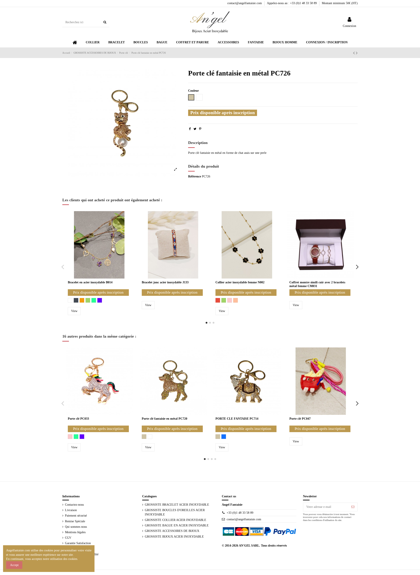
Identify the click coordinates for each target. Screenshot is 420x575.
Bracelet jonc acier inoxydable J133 (165, 282)
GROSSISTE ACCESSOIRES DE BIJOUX (172, 531)
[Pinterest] (200, 129)
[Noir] (76, 300)
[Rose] (229, 300)
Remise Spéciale (75, 521)
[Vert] (88, 300)
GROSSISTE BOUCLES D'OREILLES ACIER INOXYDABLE (175, 512)
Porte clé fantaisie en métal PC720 (164, 418)
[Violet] (99, 300)
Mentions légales (75, 532)
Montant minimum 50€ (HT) (340, 3)
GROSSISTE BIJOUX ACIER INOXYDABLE (174, 536)
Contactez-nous (74, 504)
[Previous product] (354, 53)
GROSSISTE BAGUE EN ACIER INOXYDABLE (177, 525)
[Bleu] (223, 436)
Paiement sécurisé (76, 515)
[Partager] (190, 129)
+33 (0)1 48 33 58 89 (240, 512)
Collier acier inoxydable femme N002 (239, 282)
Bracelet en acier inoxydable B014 (90, 282)
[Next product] (357, 53)
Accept (14, 565)
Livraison (71, 510)
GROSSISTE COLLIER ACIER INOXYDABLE (175, 520)
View (74, 311)
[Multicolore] (93, 300)
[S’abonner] (352, 507)
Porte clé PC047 (300, 418)
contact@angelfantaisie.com (245, 3)
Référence (194, 176)
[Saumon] (235, 300)
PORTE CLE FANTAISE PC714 (236, 418)
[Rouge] (217, 300)
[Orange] (82, 300)
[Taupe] (144, 436)
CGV (68, 537)
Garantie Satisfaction (78, 543)
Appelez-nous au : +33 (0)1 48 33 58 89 (292, 3)
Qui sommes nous (76, 526)
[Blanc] (70, 300)
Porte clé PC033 (78, 418)
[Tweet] (195, 129)
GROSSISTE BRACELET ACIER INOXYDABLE (177, 504)
